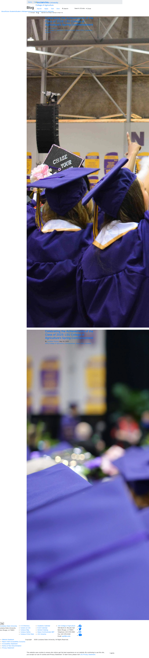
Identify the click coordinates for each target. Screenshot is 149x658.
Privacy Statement (8, 648)
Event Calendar (42, 628)
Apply (46, 8)
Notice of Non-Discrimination (11, 646)
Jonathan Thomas (53, 341)
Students (48, 32)
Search (65, 8)
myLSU (39, 8)
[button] (80, 626)
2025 (47, 343)
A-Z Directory (25, 626)
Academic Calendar (43, 626)
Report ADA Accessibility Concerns (13, 641)
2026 (46, 30)
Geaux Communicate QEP (45, 632)
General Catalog (42, 630)
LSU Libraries (41, 634)
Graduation (88, 30)
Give (58, 8)
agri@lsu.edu (66, 636)
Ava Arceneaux (52, 28)
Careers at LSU (25, 628)
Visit (52, 8)
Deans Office (80, 30)
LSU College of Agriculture (66, 626)
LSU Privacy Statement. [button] (88, 654)
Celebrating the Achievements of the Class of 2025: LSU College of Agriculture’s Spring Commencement (69, 335)
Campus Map (25, 630)
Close (89, 8)
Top (2, 623)
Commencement (69, 30)
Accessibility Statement (10, 644)
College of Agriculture (45, 5)
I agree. (112, 653)
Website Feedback (8, 639)
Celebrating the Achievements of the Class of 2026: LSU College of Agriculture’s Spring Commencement (69, 21)
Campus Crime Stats (27, 634)
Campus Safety (26, 632)
